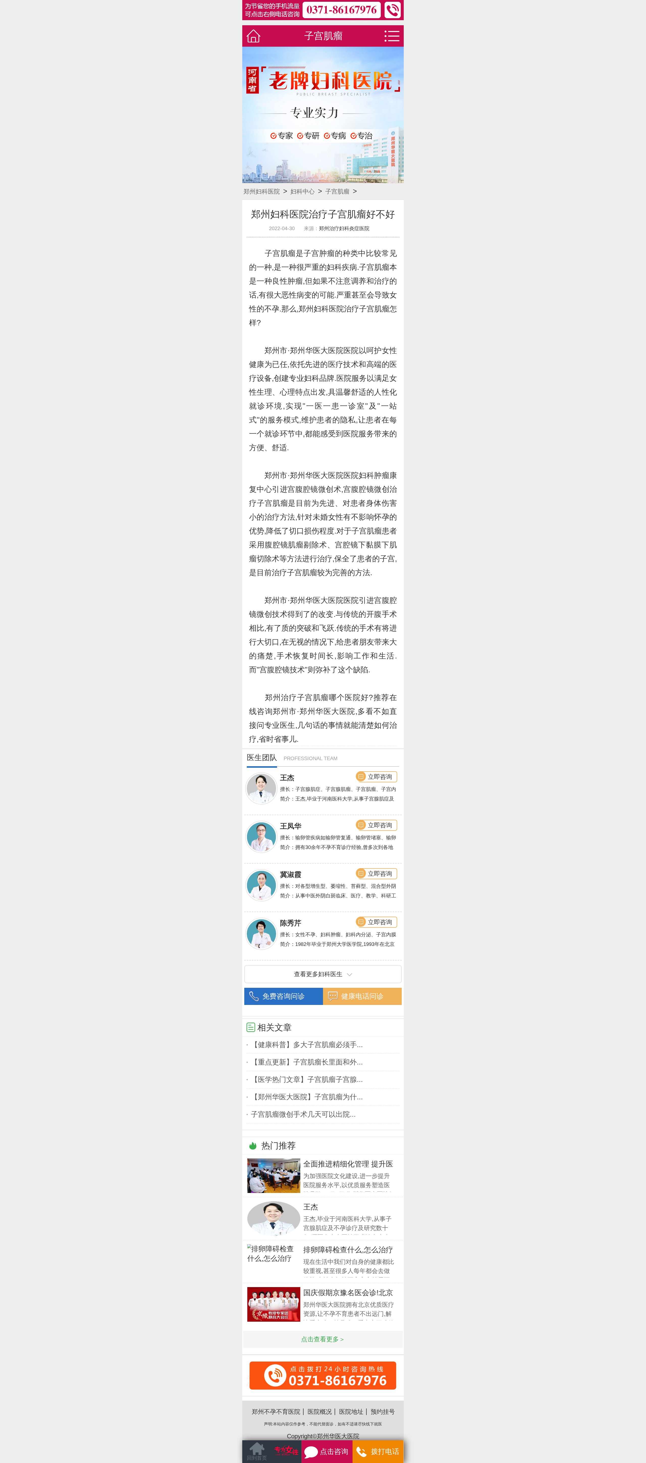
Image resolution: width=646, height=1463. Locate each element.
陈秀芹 (290, 923)
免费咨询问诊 (283, 996)
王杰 (287, 778)
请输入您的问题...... (271, 1455)
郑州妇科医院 (262, 191)
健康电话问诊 (362, 996)
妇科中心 (302, 191)
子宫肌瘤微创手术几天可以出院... (303, 1114)
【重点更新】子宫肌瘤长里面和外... (307, 1062)
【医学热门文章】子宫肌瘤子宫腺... (307, 1079)
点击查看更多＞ (323, 1339)
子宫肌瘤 (337, 191)
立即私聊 (382, 1453)
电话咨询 (338, 1454)
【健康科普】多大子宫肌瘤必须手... (307, 1045)
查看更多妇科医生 (318, 974)
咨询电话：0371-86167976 (323, 1387)
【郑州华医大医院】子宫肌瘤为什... (307, 1097)
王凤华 (290, 826)
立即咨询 (380, 776)
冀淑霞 (290, 875)
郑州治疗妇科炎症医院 (344, 228)
